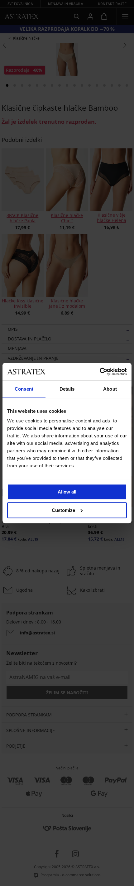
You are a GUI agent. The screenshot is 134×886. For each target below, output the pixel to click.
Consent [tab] (24, 389)
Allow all (67, 491)
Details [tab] (67, 389)
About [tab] (110, 389)
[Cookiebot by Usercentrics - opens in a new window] (99, 372)
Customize (63, 510)
